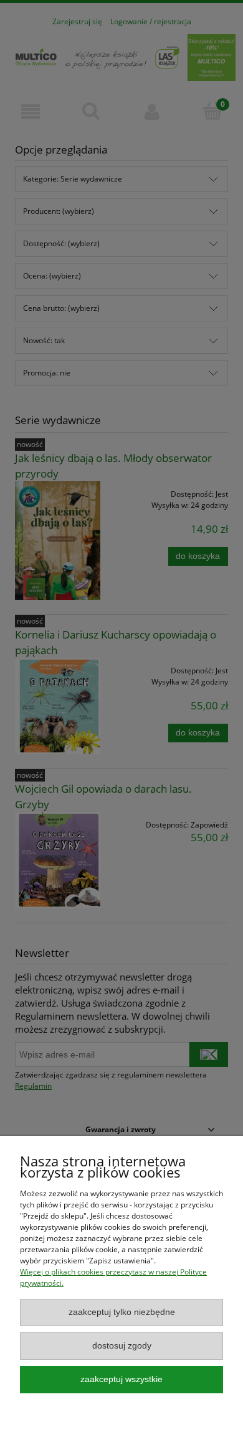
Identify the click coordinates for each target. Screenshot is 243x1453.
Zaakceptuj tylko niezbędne (122, 1312)
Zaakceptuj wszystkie (121, 1379)
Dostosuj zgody (121, 1345)
